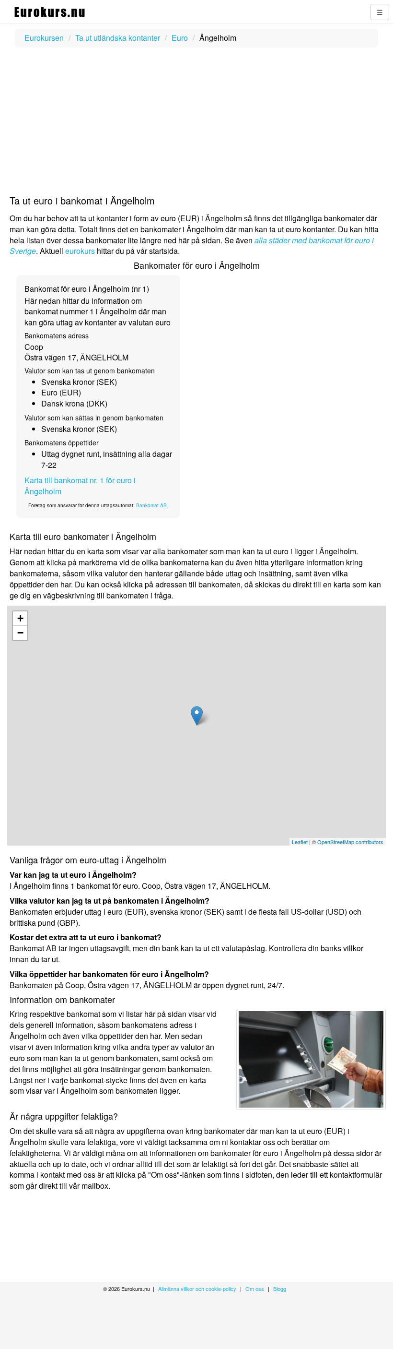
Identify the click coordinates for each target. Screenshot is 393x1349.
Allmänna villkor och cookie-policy (197, 1288)
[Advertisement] (196, 122)
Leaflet (300, 842)
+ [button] (20, 618)
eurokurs (80, 250)
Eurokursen (44, 37)
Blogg (279, 1288)
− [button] (20, 633)
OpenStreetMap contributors (350, 842)
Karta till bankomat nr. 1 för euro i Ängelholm (80, 486)
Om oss (254, 1288)
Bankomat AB (151, 505)
